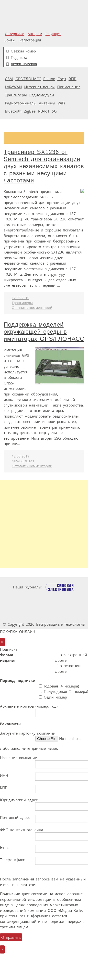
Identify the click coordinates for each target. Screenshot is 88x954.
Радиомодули (41, 94)
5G (54, 111)
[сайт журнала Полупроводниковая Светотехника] (60, 606)
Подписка (19, 57)
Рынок (49, 78)
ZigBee (29, 111)
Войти (9, 40)
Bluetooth (13, 111)
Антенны (47, 103)
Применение (68, 86)
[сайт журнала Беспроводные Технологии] (22, 606)
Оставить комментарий (32, 307)
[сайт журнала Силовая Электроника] (59, 587)
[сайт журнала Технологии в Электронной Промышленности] (30, 596)
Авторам (35, 34)
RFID (73, 78)
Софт (61, 78)
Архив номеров (24, 64)
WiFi (61, 103)
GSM (9, 78)
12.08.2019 (20, 298)
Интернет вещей (39, 86)
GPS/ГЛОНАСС (28, 78)
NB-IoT (43, 111)
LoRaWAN (13, 86)
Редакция (53, 34)
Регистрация (30, 40)
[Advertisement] (44, 524)
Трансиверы (16, 94)
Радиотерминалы (20, 103)
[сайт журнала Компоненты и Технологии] (59, 596)
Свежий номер (23, 51)
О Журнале (14, 34)
